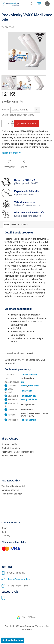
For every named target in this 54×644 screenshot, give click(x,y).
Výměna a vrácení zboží (12, 455)
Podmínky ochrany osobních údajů (18, 452)
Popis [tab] (6, 224)
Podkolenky (26, 391)
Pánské (24, 420)
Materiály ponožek (10, 490)
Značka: (8, 27)
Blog (4, 532)
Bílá (22, 382)
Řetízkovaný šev (28, 396)
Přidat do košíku (28, 123)
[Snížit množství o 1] (12, 125)
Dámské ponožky (29, 374)
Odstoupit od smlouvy (12, 640)
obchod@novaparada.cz (19, 579)
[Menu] (47, 4)
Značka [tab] (24, 224)
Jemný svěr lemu (29, 399)
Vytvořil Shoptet (29, 617)
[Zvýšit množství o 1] (12, 121)
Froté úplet (33, 385)
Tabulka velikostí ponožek (13, 486)
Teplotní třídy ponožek (12, 494)
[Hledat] (31, 4)
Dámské (32, 420)
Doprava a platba (10, 444)
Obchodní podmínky (11, 448)
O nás (4, 528)
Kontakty (6, 535)
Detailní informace (10, 153)
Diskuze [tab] (15, 224)
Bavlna (24, 385)
